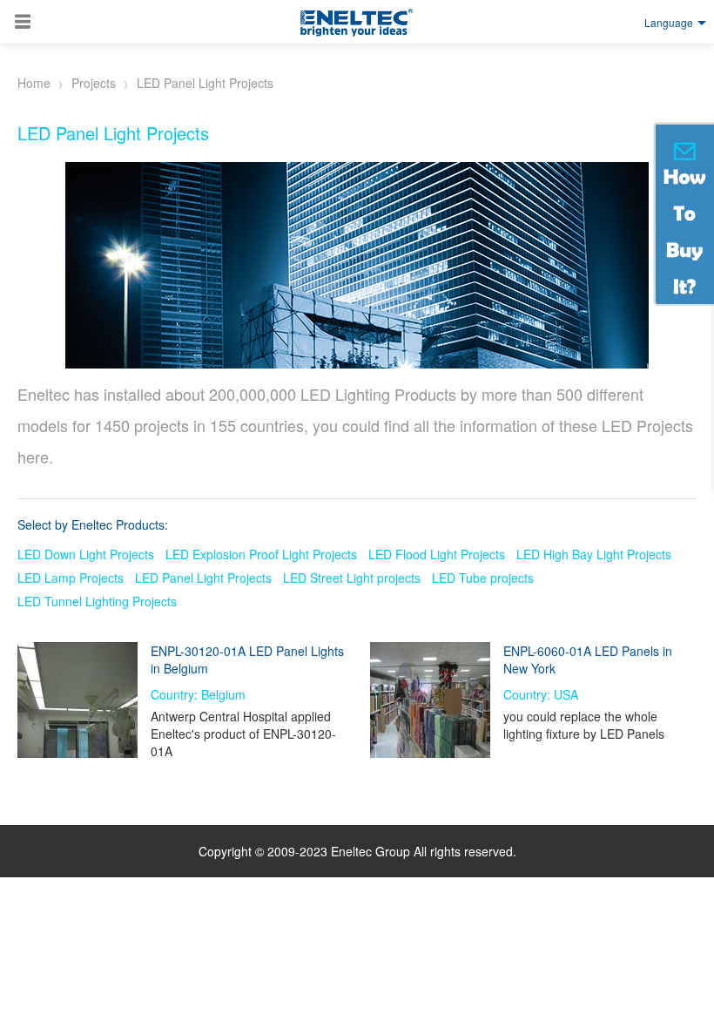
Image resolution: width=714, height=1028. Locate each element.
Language (668, 22)
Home (34, 82)
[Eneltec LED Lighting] (357, 23)
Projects (93, 82)
